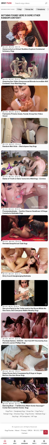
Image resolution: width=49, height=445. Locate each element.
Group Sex (29, 9)
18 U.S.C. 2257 (39, 430)
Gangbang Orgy (19, 411)
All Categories (25, 416)
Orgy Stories (29, 414)
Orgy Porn (9, 411)
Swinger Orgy (7, 414)
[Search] (46, 3)
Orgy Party (39, 411)
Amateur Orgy (19, 414)
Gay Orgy (15, 416)
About (17, 430)
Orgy (6, 3)
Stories (44, 443)
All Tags (34, 416)
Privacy (23, 430)
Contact (24, 433)
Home (5, 443)
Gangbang (24, 443)
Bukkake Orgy (40, 414)
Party (34, 443)
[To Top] (45, 432)
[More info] (45, 45)
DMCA (30, 430)
